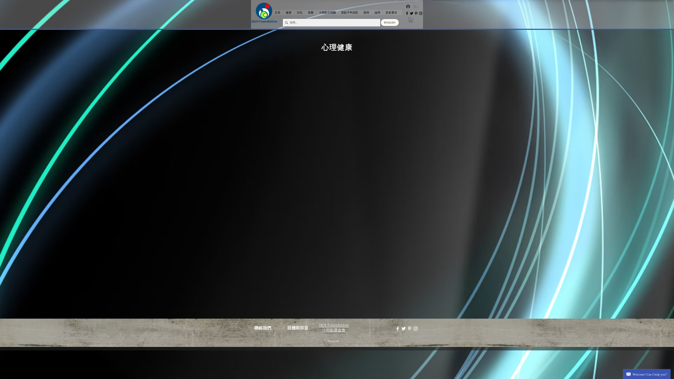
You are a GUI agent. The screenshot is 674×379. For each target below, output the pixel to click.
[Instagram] (421, 13)
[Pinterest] (416, 13)
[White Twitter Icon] (403, 328)
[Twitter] (411, 13)
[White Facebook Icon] (397, 328)
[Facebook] (407, 13)
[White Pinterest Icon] (409, 328)
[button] (411, 19)
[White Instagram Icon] (415, 328)
